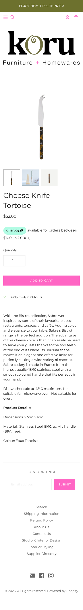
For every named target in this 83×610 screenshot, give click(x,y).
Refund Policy (41, 520)
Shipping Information (41, 513)
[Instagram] (51, 575)
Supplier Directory (41, 554)
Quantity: (10, 250)
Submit (64, 484)
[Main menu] (5, 17)
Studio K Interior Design (41, 540)
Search (41, 507)
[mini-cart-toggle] (76, 17)
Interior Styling (41, 547)
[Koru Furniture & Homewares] (41, 47)
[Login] (67, 17)
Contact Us (42, 533)
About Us (41, 527)
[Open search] (12, 17)
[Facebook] (41, 575)
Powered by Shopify (62, 591)
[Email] (32, 575)
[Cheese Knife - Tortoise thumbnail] (11, 177)
